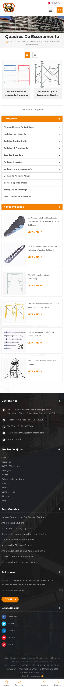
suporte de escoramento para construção (23, 534)
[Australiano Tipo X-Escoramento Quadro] (47, 74)
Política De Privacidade (12, 479)
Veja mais (33, 232)
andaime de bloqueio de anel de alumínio (23, 551)
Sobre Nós (6, 462)
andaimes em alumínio (15, 134)
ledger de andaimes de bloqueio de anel (23, 517)
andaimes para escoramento (30, 42)
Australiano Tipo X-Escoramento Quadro (47, 93)
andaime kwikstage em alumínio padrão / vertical (41, 334)
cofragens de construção (16, 190)
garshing (19, 439)
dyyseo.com (47, 662)
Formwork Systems (48, 669)
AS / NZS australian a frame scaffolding (39, 277)
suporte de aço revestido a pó (17, 540)
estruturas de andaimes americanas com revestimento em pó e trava (43, 305)
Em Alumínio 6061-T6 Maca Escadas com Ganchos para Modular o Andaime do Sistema (43, 221)
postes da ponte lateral (15, 183)
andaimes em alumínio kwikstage (18, 562)
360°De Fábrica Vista (11, 466)
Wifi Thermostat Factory (32, 673)
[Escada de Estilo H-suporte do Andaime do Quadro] (17, 74)
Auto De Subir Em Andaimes (17, 197)
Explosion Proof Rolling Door (21, 669)
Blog (3, 501)
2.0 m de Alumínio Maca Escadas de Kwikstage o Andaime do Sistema (42, 248)
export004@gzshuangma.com (29, 433)
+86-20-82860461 (25, 426)
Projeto (4, 475)
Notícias (5, 483)
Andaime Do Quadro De (15, 141)
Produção (6, 471)
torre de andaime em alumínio (17, 557)
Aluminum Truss (51, 665)
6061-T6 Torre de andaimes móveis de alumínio (43, 362)
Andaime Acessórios (14, 162)
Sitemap (5, 496)
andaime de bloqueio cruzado (17, 545)
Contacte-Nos (8, 492)
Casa (10, 42)
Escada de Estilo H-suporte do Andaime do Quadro (16, 94)
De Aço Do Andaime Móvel (16, 176)
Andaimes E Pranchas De (16, 148)
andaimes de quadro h (13, 523)
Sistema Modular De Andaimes (19, 127)
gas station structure (31, 665)
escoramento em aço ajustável (17, 528)
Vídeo (4, 488)
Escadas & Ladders (13, 155)
